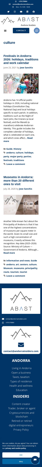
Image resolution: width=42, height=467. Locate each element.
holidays (28, 152)
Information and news (18, 260)
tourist (23, 272)
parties (27, 156)
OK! (21, 455)
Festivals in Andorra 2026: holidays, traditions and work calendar (21, 59)
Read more (9, 252)
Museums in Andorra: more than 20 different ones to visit (19, 180)
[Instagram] (15, 12)
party (6, 156)
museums (19, 268)
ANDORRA (21, 360)
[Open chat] (35, 460)
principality (31, 268)
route (6, 272)
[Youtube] (21, 12)
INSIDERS (21, 396)
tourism (14, 272)
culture (19, 152)
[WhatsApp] (37, 30)
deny (21, 461)
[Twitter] (8, 12)
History (17, 148)
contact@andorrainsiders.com (21, 351)
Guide (9, 148)
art (17, 264)
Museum (8, 268)
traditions (19, 160)
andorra (10, 152)
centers (24, 264)
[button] (5, 30)
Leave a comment (15, 164)
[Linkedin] (27, 12)
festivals (8, 160)
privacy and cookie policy (15, 448)
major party (16, 156)
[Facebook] (34, 12)
